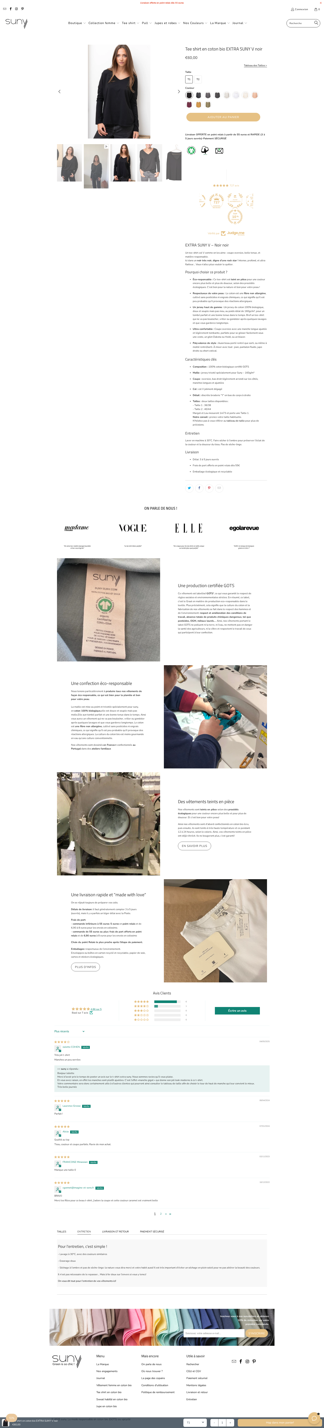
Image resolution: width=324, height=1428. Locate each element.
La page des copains (153, 1378)
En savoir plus (194, 846)
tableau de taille (236, 421)
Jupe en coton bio (106, 1406)
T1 (189, 79)
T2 (198, 79)
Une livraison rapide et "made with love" (108, 894)
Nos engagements (107, 1371)
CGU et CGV (193, 1371)
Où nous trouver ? (152, 1371)
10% (11, 1418)
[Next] (179, 92)
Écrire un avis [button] (237, 1011)
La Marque (102, 1364)
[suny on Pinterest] (22, 9)
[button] (77, 23)
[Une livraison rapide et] (215, 930)
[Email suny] (4, 9)
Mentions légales (196, 1385)
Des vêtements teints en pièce (206, 801)
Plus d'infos (85, 967)
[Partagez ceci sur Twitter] (189, 488)
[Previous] (60, 92)
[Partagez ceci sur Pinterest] (209, 488)
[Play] (119, 92)
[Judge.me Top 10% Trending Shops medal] (217, 216)
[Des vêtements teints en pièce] (108, 823)
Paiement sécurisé (152, 1231)
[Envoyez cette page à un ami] (219, 488)
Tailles (61, 1231)
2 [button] (161, 1214)
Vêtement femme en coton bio (114, 1385)
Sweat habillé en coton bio (112, 1399)
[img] (62, 1042)
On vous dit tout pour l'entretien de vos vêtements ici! (87, 1281)
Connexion (301, 9)
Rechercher (192, 1364)
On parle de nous (151, 1364)
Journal (100, 1378)
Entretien (84, 1231)
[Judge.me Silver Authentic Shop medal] (217, 200)
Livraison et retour (115, 1231)
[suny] (16, 23)
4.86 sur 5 (96, 1009)
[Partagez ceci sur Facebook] (199, 488)
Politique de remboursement (158, 1392)
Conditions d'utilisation (154, 1385)
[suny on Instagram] (16, 9)
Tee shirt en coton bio (109, 1392)
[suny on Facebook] (10, 9)
